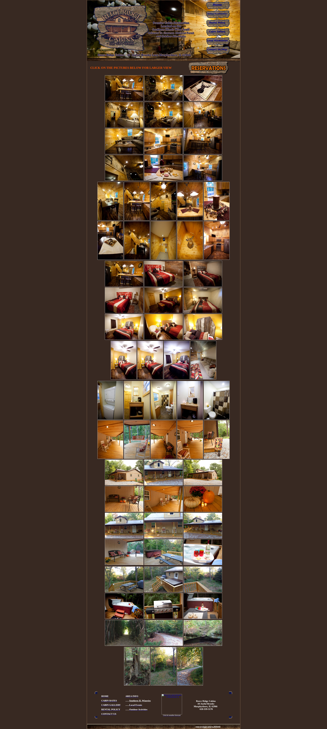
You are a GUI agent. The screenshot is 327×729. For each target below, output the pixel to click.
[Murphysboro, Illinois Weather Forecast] (172, 714)
